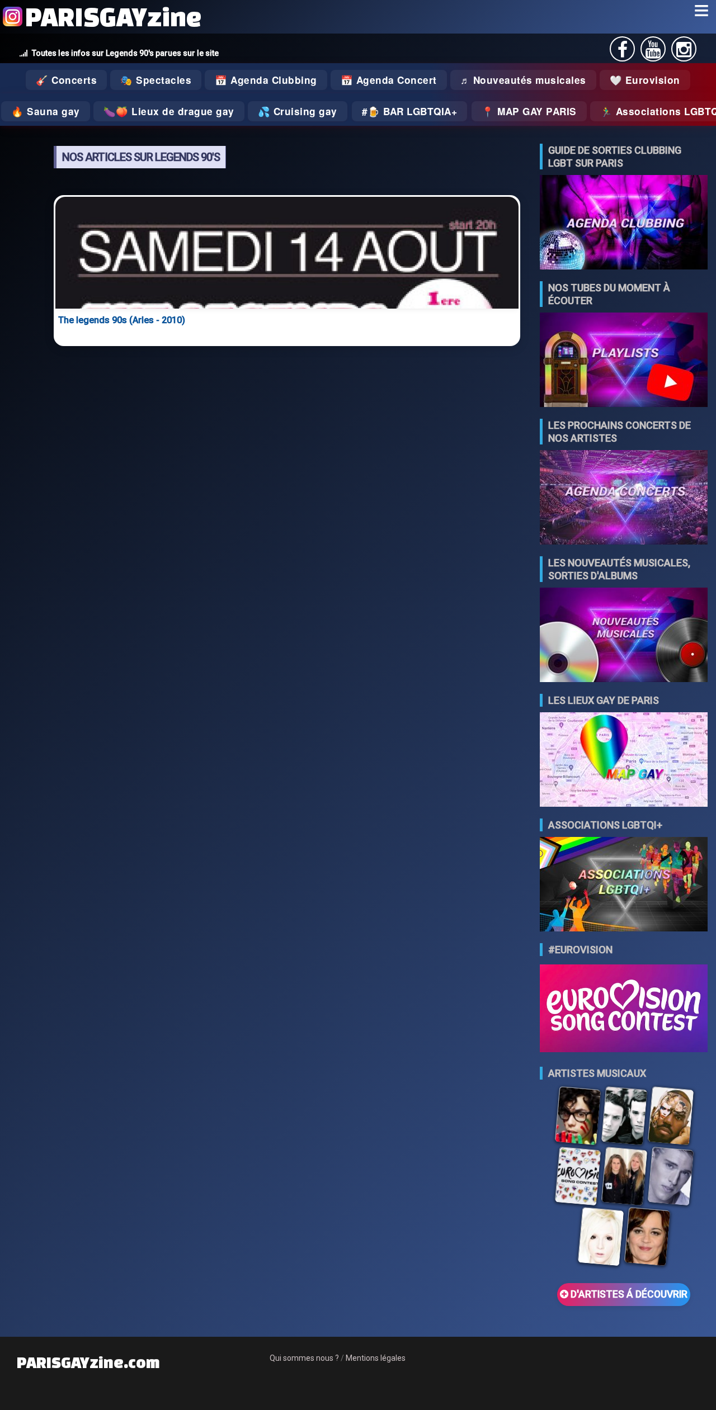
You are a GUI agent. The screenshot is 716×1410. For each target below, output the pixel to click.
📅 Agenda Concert (389, 80)
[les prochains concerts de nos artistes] (624, 498)
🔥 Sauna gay (45, 111)
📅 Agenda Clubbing (266, 80)
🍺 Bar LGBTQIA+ (412, 111)
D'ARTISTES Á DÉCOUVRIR (627, 1294)
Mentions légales (376, 1358)
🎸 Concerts (66, 80)
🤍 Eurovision (645, 80)
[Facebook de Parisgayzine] (622, 53)
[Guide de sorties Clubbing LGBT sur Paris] (624, 223)
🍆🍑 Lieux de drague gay (168, 111)
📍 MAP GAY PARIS (529, 111)
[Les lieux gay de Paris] (624, 760)
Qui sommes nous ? (304, 1358)
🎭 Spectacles (155, 80)
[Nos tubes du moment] (624, 361)
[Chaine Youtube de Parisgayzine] (653, 53)
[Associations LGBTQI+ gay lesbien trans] (624, 885)
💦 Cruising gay (297, 111)
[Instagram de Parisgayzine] (684, 53)
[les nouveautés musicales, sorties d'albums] (624, 636)
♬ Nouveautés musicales (523, 80)
